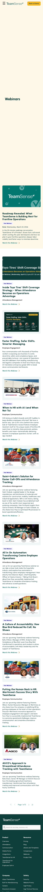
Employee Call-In (8, 865)
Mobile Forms (6, 851)
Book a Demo (34, 3)
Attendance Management (12, 300)
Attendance (6, 844)
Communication (7, 848)
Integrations (6, 854)
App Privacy (27, 886)
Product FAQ (28, 857)
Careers (5, 886)
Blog (25, 844)
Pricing (26, 841)
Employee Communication (12, 414)
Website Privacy (29, 882)
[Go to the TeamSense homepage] (15, 3)
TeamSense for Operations (7, 861)
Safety (26, 875)
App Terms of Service (31, 889)
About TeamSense (8, 879)
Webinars (27, 854)
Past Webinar (8, 223)
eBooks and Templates (31, 848)
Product (5, 837)
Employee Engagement (11, 348)
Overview (5, 841)
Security (26, 879)
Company (6, 875)
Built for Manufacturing (10, 882)
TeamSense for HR (8, 857)
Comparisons (28, 851)
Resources (27, 837)
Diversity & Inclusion (9, 889)
